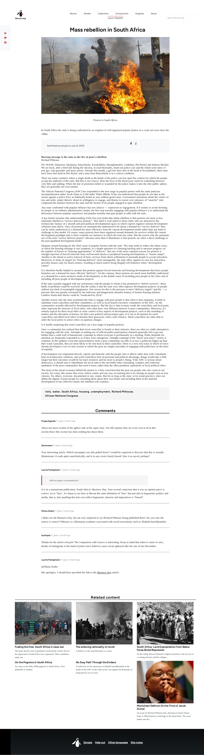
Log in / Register (115, 18)
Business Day (104, 572)
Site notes (137, 742)
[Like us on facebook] (5, 42)
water (56, 391)
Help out (100, 742)
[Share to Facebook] (131, 143)
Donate (87, 742)
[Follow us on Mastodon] (5, 33)
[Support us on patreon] (5, 37)
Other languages (118, 742)
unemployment (100, 391)
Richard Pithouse (122, 391)
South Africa (69, 391)
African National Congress (61, 395)
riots (48, 391)
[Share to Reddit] (136, 143)
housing (84, 391)
